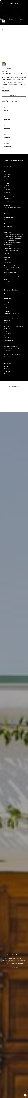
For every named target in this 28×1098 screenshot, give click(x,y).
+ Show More (5, 90)
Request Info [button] (14, 95)
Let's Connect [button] (14, 967)
